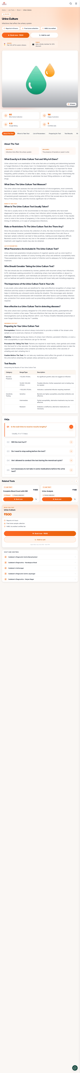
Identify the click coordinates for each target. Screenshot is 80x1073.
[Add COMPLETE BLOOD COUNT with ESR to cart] (36, 499)
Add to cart (45, 35)
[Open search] (71, 3)
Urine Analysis (47, 491)
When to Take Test (23, 133)
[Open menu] (76, 3)
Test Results (69, 133)
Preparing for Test (55, 133)
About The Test (9, 133)
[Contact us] (75, 1068)
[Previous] (72, 481)
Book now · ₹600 (16, 35)
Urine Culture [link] (27, 10)
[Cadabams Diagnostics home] (4, 3)
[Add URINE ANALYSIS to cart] (75, 499)
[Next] (76, 481)
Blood (19, 10)
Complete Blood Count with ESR (15, 491)
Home (4, 10)
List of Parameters (39, 133)
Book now (19, 499)
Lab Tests (11, 10)
